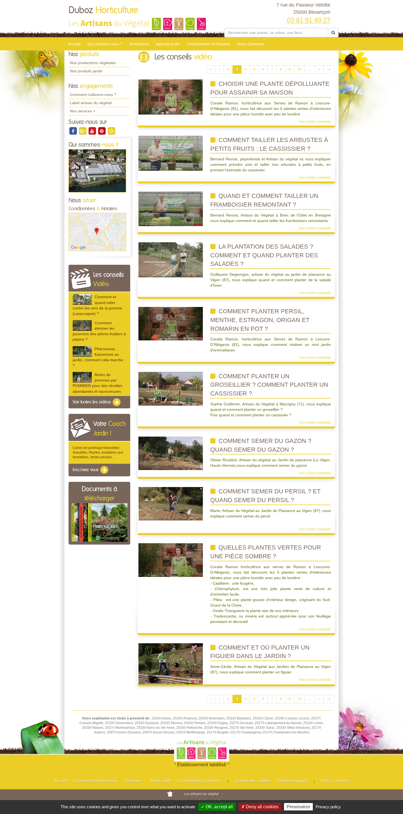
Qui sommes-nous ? (105, 44)
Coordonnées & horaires (199, 780)
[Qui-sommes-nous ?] (97, 170)
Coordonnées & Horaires (208, 44)
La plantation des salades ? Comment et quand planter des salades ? (264, 255)
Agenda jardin (168, 44)
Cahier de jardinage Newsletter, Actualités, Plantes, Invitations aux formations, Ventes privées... (98, 452)
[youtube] (92, 131)
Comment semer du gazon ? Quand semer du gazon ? (260, 445)
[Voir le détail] (82, 299)
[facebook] (73, 131)
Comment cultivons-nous (95, 780)
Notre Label (161, 780)
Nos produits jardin (86, 71)
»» (329, 69)
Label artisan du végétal (91, 103)
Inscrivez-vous (86, 470)
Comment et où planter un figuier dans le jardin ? (260, 652)
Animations (139, 44)
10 (299, 69)
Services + (134, 780)
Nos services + (82, 111)
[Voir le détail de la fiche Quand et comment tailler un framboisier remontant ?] (170, 209)
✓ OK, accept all (217, 806)
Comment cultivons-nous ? (93, 94)
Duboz (103, 10)
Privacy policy (328, 806)
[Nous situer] (97, 232)
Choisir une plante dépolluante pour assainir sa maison (270, 88)
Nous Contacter (251, 44)
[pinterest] (102, 131)
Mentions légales (292, 780)
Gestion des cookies (252, 780)
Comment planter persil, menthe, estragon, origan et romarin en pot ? (260, 320)
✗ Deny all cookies (259, 806)
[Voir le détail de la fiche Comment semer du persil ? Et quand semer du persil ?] (170, 504)
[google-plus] (83, 131)
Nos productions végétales (93, 63)
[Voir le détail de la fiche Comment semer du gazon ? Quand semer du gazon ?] (170, 453)
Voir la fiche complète (315, 122)
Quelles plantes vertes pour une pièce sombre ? (265, 552)
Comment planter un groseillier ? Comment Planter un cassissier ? (269, 385)
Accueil (74, 44)
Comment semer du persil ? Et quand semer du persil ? (265, 495)
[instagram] (111, 131)
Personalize (298, 806)
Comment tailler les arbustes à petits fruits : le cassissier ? (269, 144)
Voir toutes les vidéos (92, 402)
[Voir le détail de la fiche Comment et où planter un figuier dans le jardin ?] (170, 663)
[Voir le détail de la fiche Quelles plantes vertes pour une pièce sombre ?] (170, 560)
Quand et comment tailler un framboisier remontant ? (264, 200)
